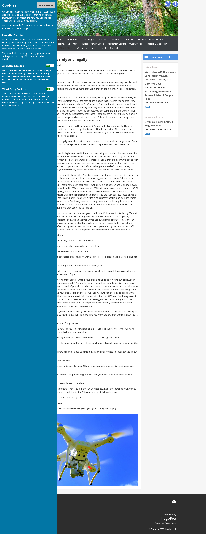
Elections (116, 39)
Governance (73, 39)
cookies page (21, 28)
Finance (129, 39)
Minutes (59, 39)
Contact (114, 48)
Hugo (168, 518)
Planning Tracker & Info (95, 39)
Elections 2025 (153, 83)
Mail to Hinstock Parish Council (174, 501)
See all (147, 107)
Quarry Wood (136, 43)
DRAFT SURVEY (67, 48)
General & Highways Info (150, 39)
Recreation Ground (117, 43)
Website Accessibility (87, 48)
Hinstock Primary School (92, 43)
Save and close (46, 5)
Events (103, 48)
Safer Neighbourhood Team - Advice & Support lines (159, 95)
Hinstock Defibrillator (156, 43)
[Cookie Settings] (168, 4)
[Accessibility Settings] (175, 4)
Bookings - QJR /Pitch (66, 43)
